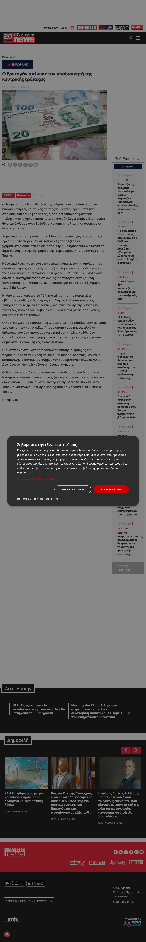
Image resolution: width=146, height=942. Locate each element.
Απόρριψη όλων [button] (72, 489)
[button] (73, 478)
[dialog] (73, 471)
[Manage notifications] (7, 934)
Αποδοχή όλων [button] (111, 489)
